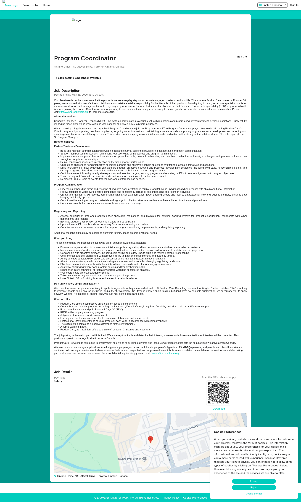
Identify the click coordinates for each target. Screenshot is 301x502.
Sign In (294, 5)
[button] (150, 443)
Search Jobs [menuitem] (30, 5)
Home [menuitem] (46, 5)
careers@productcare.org (165, 353)
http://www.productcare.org (74, 112)
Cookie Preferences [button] (195, 497)
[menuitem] (10, 5)
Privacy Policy (171, 497)
